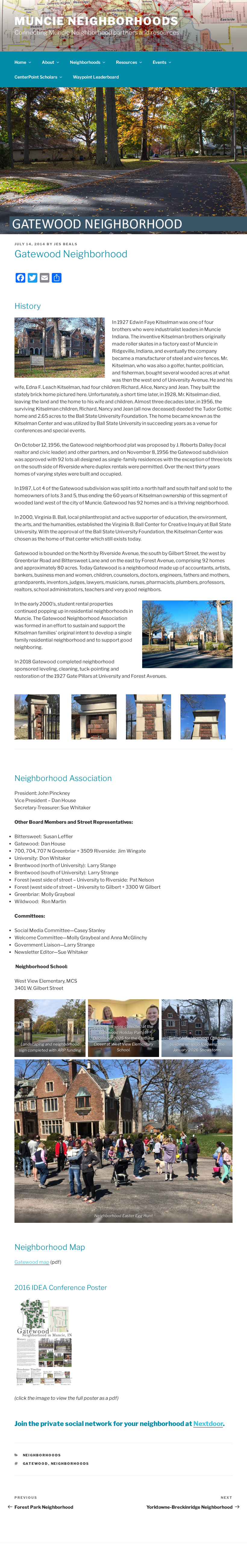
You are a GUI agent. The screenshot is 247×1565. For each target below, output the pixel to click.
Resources (126, 62)
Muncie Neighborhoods (96, 21)
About (48, 62)
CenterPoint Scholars (35, 76)
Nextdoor (208, 1423)
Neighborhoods (85, 62)
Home (20, 62)
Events (159, 62)
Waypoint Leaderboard (96, 76)
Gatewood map (31, 1262)
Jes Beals (66, 244)
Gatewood (35, 1463)
